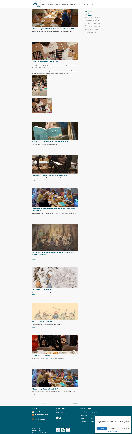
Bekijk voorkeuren (125, 428)
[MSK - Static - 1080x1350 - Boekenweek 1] (55, 131)
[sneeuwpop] (55, 277)
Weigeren (113, 428)
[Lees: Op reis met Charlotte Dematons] (33, 415)
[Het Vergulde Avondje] (55, 237)
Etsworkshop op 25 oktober (41, 355)
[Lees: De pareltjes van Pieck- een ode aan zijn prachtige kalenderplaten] (33, 418)
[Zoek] (97, 4)
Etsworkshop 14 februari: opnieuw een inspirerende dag (50, 175)
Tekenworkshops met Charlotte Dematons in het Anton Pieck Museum (55, 29)
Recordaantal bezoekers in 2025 (42, 289)
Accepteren (101, 428)
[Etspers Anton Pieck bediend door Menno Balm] (55, 164)
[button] (129, 418)
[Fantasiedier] (55, 51)
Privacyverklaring (115, 431)
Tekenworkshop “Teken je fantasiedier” (45, 389)
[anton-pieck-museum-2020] (37, 4)
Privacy (34, 430)
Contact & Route (36, 428)
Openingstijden (94, 421)
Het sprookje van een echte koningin (42, 411)
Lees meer (34, 34)
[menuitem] (43, 4)
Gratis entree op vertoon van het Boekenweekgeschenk (50, 141)
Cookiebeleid (109, 431)
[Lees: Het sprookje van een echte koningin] (86, 14)
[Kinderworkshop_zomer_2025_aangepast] (55, 18)
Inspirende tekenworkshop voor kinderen (45, 61)
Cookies (39, 430)
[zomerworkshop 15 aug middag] (55, 197)
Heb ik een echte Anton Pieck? (42, 322)
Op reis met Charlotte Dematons (41, 414)
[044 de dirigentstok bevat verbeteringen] (55, 311)
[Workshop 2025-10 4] (55, 344)
